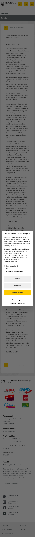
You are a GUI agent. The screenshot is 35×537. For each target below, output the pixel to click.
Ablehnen (17, 279)
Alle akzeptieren (17, 293)
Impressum (13, 304)
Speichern (17, 286)
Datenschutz (21, 304)
